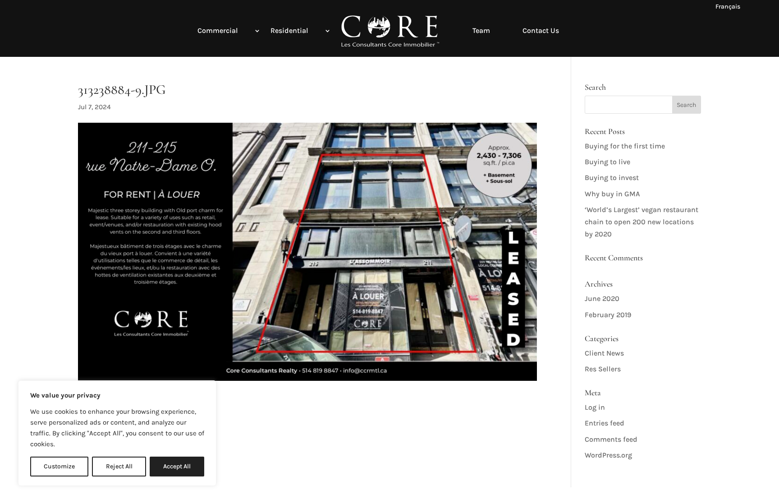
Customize (59, 466)
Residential (289, 30)
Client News (604, 353)
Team (481, 30)
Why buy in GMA (612, 194)
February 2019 (608, 314)
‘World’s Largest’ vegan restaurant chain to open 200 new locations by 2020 (641, 221)
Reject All (119, 466)
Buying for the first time (625, 146)
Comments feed (611, 439)
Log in (595, 407)
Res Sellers (603, 369)
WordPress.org (608, 455)
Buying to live (607, 161)
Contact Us (540, 30)
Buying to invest (612, 177)
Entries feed (604, 423)
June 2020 (602, 298)
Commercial (217, 30)
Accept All (177, 466)
